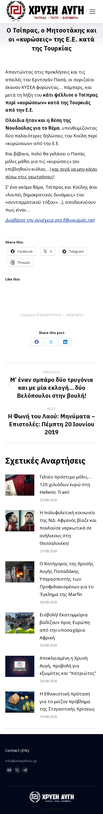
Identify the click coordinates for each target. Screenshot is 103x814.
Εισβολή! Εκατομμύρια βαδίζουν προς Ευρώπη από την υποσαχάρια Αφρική (65, 626)
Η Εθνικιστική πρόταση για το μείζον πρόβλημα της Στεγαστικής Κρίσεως (67, 701)
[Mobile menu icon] (92, 11)
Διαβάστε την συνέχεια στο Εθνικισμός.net (50, 220)
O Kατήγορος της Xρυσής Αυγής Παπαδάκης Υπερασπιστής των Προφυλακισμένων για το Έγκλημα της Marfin (66, 578)
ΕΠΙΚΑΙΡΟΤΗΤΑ (48, 315)
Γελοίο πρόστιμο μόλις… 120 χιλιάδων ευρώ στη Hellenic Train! (66, 484)
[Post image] (19, 485)
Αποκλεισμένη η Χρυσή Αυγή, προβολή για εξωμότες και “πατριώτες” (68, 665)
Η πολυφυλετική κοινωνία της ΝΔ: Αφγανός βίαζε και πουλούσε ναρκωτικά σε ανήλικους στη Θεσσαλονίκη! (68, 527)
